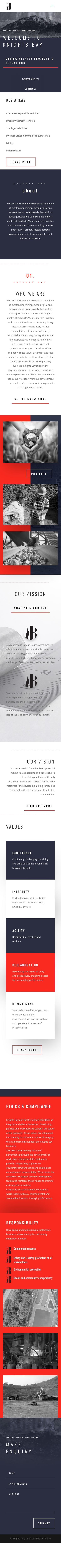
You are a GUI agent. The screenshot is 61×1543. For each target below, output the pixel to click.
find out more (39, 806)
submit (44, 1523)
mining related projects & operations (30, 61)
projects (39, 473)
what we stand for (30, 608)
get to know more (31, 399)
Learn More (21, 162)
